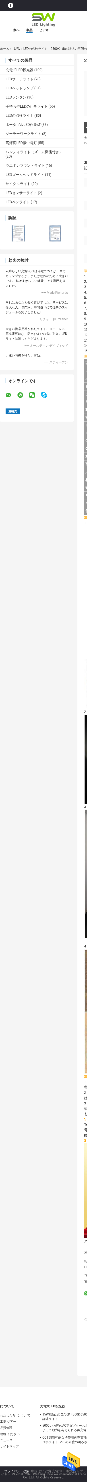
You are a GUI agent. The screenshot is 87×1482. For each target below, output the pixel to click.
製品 (29, 30)
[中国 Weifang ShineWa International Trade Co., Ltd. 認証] (18, 233)
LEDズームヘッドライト (25, 175)
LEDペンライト (18, 202)
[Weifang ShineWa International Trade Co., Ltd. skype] (46, 395)
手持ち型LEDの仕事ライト (27, 106)
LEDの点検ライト (35, 48)
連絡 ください (10, 1434)
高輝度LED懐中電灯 (21, 143)
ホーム (4, 48)
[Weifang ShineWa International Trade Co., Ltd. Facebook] (11, 5)
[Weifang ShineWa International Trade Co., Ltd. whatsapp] (23, 395)
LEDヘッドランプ (19, 88)
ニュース (6, 1440)
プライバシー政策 (16, 1471)
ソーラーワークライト (23, 134)
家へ (16, 30)
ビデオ (44, 30)
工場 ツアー (8, 1421)
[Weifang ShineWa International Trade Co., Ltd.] (43, 19)
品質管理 (6, 1428)
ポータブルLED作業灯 (23, 125)
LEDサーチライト (19, 79)
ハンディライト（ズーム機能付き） (34, 152)
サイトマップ (9, 1446)
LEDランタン (16, 97)
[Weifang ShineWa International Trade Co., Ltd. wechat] (34, 395)
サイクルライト (18, 184)
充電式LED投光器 (19, 70)
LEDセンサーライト (21, 193)
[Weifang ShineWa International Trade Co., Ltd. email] (11, 395)
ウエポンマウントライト (25, 165)
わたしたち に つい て (15, 1415)
